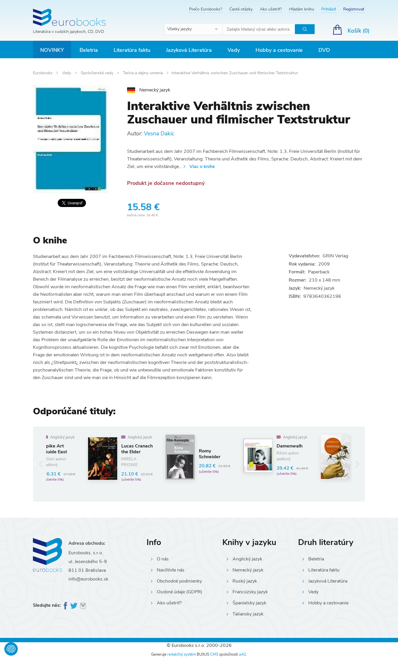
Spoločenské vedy (98, 73)
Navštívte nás (170, 570)
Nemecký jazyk (248, 570)
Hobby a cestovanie (279, 50)
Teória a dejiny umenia (143, 73)
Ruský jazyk (245, 581)
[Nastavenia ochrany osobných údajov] (11, 649)
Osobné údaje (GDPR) (179, 592)
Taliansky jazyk (248, 614)
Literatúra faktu (132, 50)
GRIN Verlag (335, 256)
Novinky (52, 50)
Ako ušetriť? (271, 9)
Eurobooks (43, 73)
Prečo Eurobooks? (205, 9)
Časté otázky (241, 9)
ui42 (242, 654)
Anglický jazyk (247, 559)
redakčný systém (181, 654)
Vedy (234, 50)
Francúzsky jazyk (250, 592)
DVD (324, 50)
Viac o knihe (202, 166)
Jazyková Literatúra (189, 50)
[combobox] (193, 29)
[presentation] (41, 464)
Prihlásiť (328, 9)
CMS (214, 654)
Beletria (89, 50)
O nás (163, 559)
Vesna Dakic (159, 133)
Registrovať (353, 9)
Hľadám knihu (301, 9)
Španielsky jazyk (249, 603)
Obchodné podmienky (179, 581)
